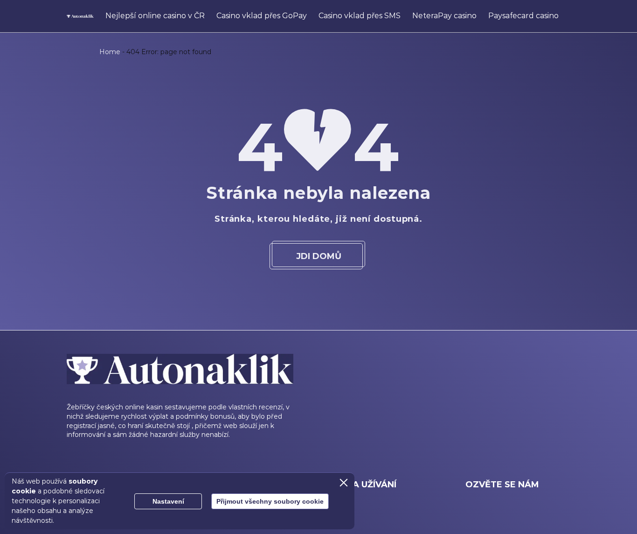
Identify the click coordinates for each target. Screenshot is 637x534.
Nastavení (168, 501)
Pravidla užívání (355, 484)
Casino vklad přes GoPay (261, 15)
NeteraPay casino (444, 15)
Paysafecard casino (523, 15)
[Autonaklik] (80, 16)
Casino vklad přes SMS (359, 15)
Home (109, 52)
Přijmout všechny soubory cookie (270, 501)
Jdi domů (318, 256)
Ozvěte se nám (502, 484)
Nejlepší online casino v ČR (155, 15)
